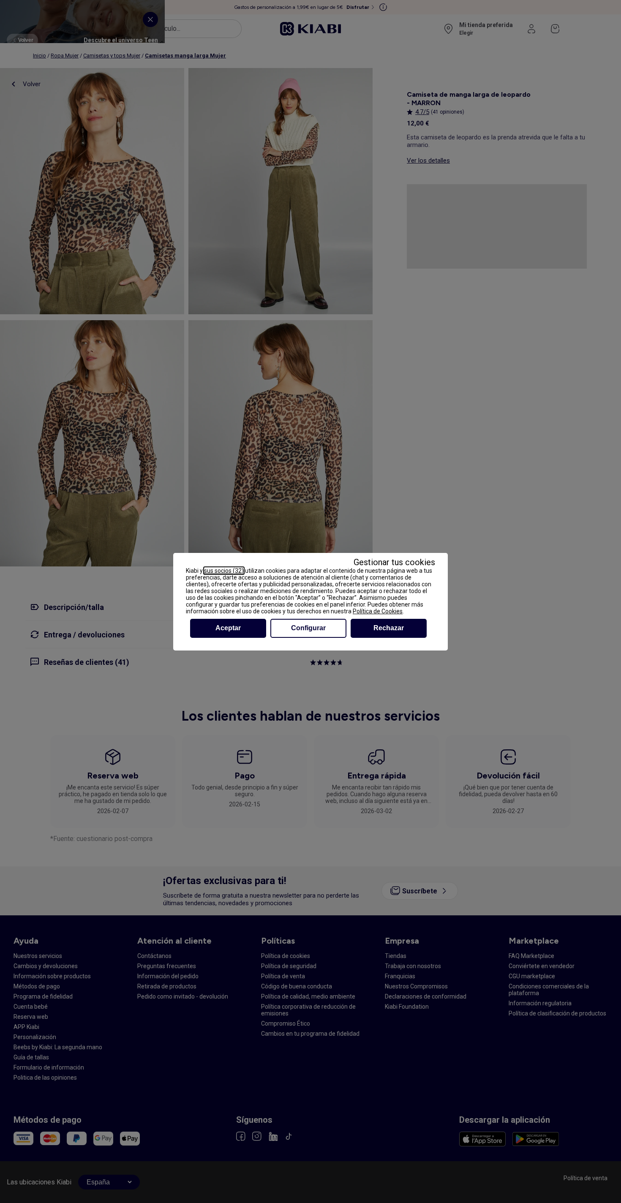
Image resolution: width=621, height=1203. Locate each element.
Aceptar (228, 627)
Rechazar (388, 627)
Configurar (308, 627)
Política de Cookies (378, 611)
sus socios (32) (224, 570)
